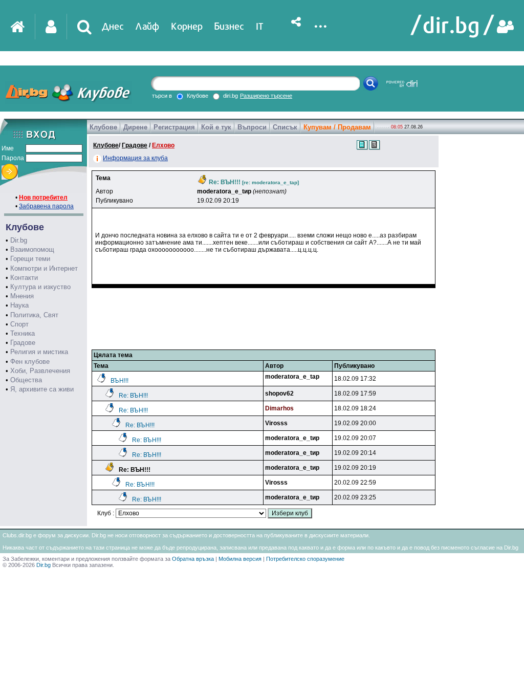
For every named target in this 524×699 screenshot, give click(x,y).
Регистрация (174, 127)
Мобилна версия (240, 559)
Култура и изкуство (40, 287)
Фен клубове (30, 361)
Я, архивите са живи (42, 389)
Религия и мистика (39, 352)
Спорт (19, 324)
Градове (22, 342)
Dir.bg (18, 240)
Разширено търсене (266, 96)
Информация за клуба (135, 158)
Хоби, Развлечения (40, 371)
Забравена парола (46, 206)
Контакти (24, 277)
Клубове (103, 127)
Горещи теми (30, 259)
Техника (22, 333)
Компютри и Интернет (44, 268)
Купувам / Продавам (337, 127)
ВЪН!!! (119, 380)
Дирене (135, 127)
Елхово (163, 145)
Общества (26, 380)
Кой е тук (216, 127)
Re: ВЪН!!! (133, 395)
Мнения (22, 296)
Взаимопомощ (32, 249)
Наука (19, 305)
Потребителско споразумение (305, 559)
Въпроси (252, 127)
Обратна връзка (193, 559)
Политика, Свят (34, 315)
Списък (285, 127)
